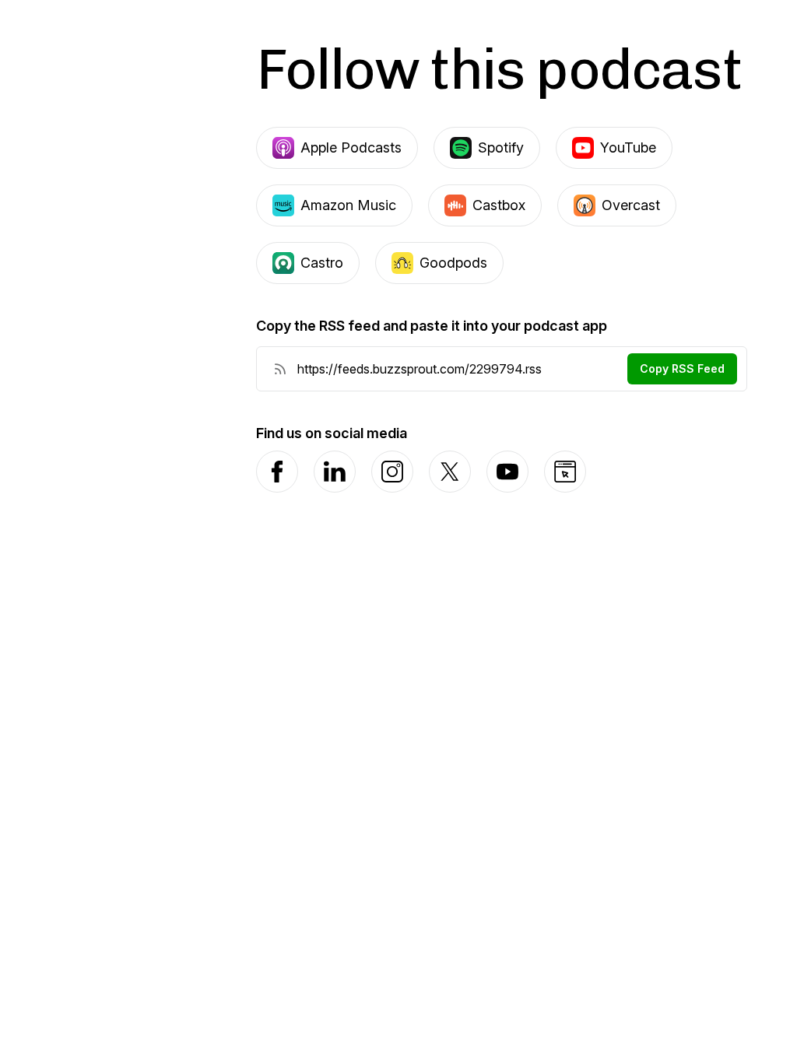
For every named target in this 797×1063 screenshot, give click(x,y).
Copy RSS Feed (682, 368)
